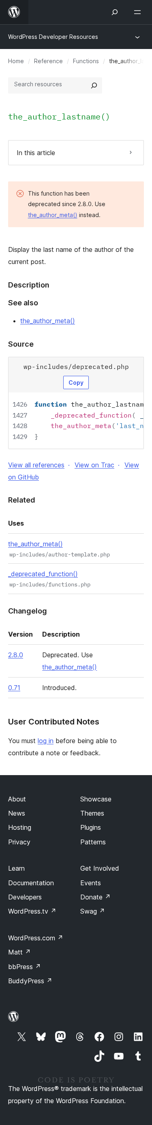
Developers (25, 897)
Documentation (31, 883)
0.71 (14, 688)
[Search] (94, 85)
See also (23, 302)
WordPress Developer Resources (53, 36)
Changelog (27, 611)
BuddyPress (30, 981)
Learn (16, 868)
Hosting (19, 827)
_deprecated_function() (43, 574)
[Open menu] (139, 12)
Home (16, 61)
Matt (19, 952)
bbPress (24, 967)
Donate (95, 897)
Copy (76, 382)
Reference (48, 61)
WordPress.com (35, 938)
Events (90, 883)
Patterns (93, 842)
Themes (92, 813)
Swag (92, 911)
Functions (86, 61)
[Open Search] (114, 12)
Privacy (19, 842)
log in (46, 741)
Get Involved (99, 868)
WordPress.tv (32, 911)
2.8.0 (15, 655)
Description (28, 285)
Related (21, 500)
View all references (36, 465)
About (17, 799)
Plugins (90, 827)
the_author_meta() (52, 214)
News (16, 813)
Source (21, 344)
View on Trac (94, 465)
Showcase (95, 799)
